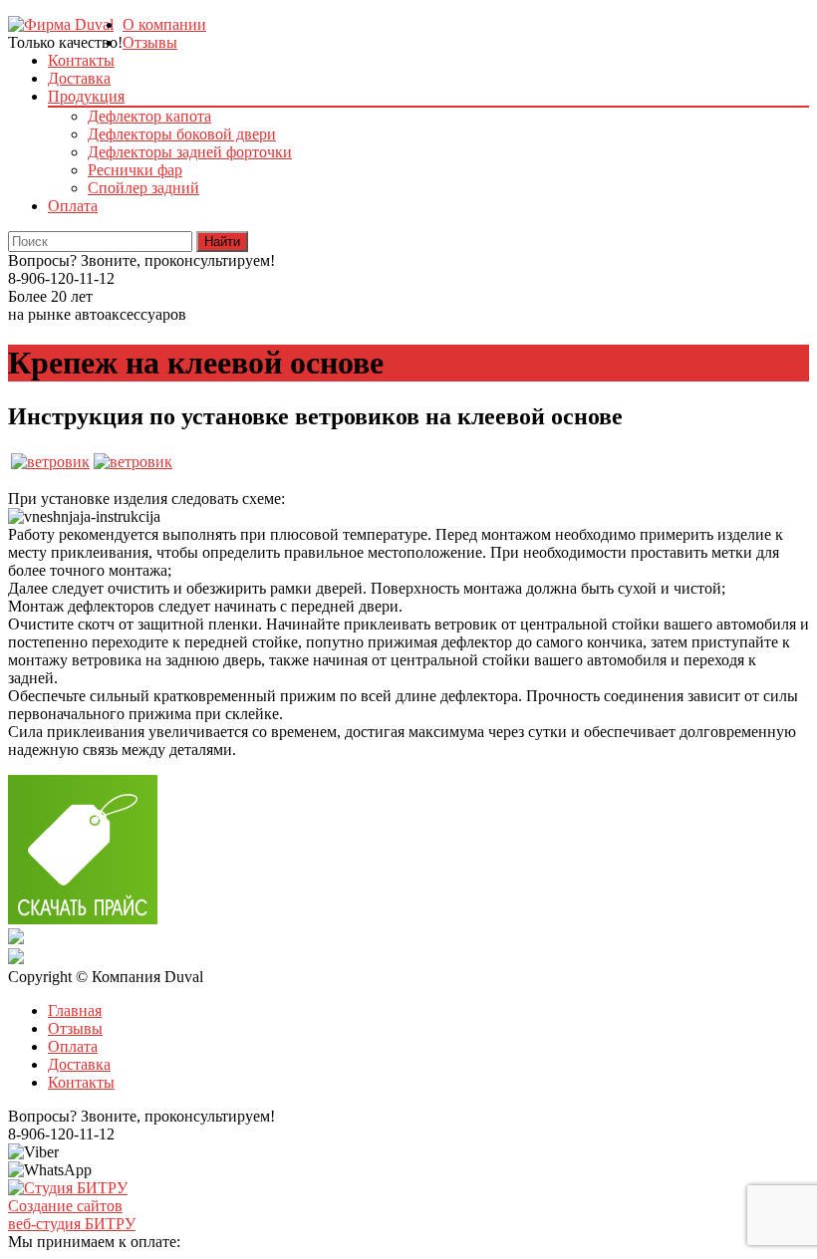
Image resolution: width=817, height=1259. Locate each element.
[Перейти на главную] (61, 24)
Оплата (73, 205)
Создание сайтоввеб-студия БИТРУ (72, 1214)
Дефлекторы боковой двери (182, 134)
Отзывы (150, 42)
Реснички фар (135, 169)
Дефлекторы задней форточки (190, 151)
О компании (164, 24)
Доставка (79, 78)
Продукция (86, 96)
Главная (75, 1010)
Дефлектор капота (149, 116)
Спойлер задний (143, 187)
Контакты (81, 60)
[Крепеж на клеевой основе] (50, 461)
